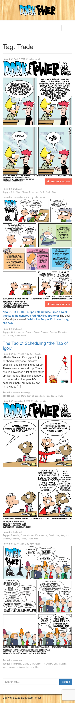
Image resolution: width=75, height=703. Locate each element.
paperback (40, 395)
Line (55, 663)
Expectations (41, 535)
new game (12, 666)
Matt (5, 335)
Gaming (53, 332)
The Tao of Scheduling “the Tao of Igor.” (35, 345)
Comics (29, 332)
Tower (53, 395)
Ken (62, 535)
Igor (29, 395)
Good (51, 535)
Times (23, 538)
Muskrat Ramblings (22, 392)
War (54, 192)
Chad (18, 192)
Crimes (30, 535)
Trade (48, 192)
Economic (33, 192)
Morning (6, 538)
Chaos (25, 192)
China (23, 535)
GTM (32, 663)
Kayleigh (48, 663)
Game (37, 332)
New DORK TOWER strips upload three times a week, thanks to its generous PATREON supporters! (35, 313)
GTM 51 (39, 663)
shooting (15, 538)
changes (20, 332)
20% (13, 332)
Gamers (44, 332)
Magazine (62, 332)
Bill (12, 192)
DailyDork (17, 188)
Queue (22, 666)
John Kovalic (35, 58)
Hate (57, 535)
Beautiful (15, 535)
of (33, 395)
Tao (47, 395)
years (23, 335)
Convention (16, 663)
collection (15, 395)
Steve (10, 335)
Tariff (42, 192)
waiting (36, 666)
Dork (23, 395)
